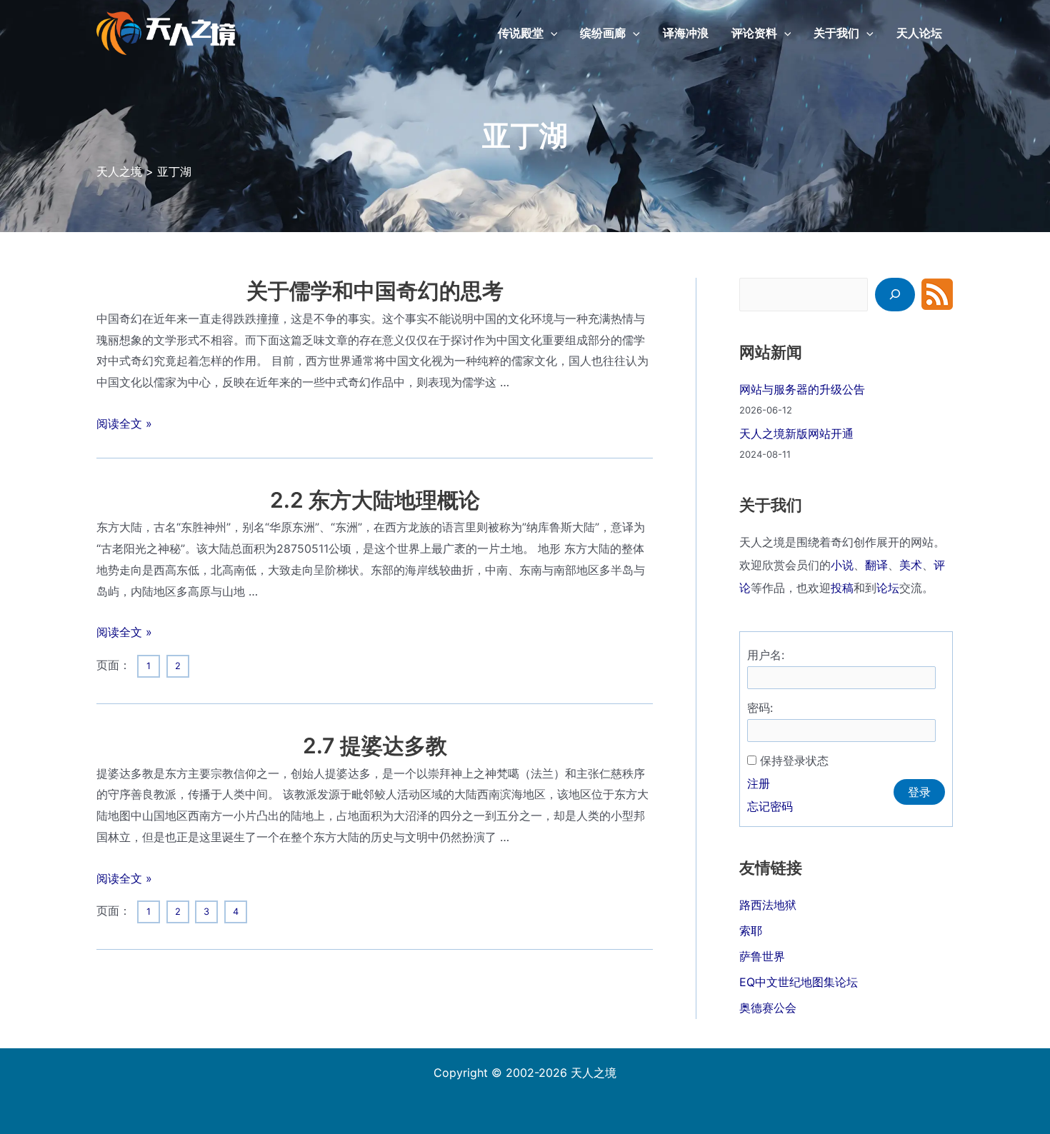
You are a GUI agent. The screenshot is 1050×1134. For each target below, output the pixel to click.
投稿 (842, 588)
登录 (919, 792)
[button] (551, 33)
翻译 (876, 565)
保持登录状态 (794, 760)
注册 (758, 783)
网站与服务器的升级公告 (802, 389)
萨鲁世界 (762, 956)
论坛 (887, 588)
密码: (760, 708)
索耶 (750, 930)
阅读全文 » (124, 423)
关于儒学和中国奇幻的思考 (375, 290)
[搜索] (895, 294)
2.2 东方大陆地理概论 (375, 500)
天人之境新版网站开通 (796, 433)
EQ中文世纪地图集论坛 (798, 982)
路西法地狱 (767, 905)
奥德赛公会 (767, 1007)
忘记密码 (770, 806)
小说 (842, 565)
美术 (910, 565)
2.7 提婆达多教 (375, 745)
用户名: (765, 655)
